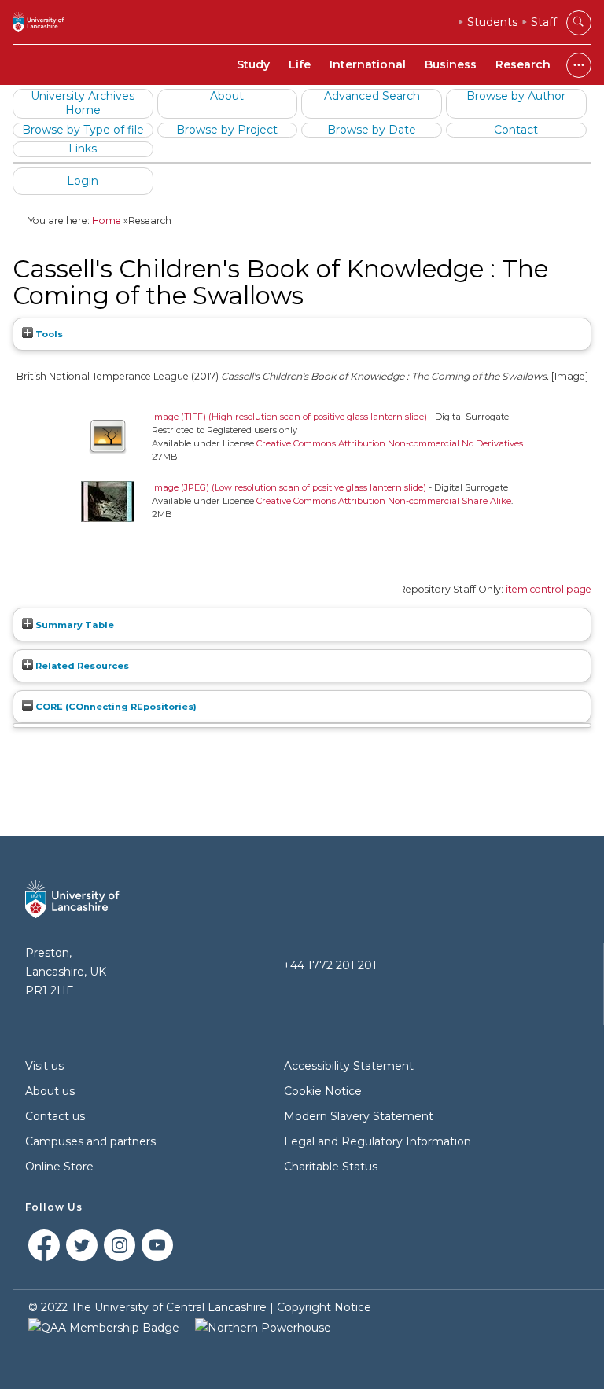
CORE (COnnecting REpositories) (115, 706)
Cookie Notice (323, 1091)
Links (82, 148)
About (227, 96)
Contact (516, 130)
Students (492, 22)
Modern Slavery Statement (358, 1116)
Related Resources (81, 665)
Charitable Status (331, 1166)
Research (523, 64)
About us (50, 1091)
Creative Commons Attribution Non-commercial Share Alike (383, 500)
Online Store (59, 1166)
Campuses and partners (90, 1141)
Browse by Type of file (83, 130)
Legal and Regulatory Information (377, 1141)
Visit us (44, 1066)
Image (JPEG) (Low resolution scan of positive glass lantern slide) (289, 487)
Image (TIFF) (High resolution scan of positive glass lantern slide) (289, 416)
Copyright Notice (324, 1307)
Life (300, 64)
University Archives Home (82, 103)
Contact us (55, 1116)
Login (82, 181)
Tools (48, 334)
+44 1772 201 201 (330, 965)
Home (106, 220)
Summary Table (73, 624)
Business (451, 64)
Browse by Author (515, 96)
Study (253, 64)
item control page (548, 589)
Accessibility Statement (349, 1066)
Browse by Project (227, 130)
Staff (544, 22)
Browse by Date (371, 130)
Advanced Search (372, 96)
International (368, 64)
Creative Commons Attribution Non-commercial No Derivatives (389, 443)
